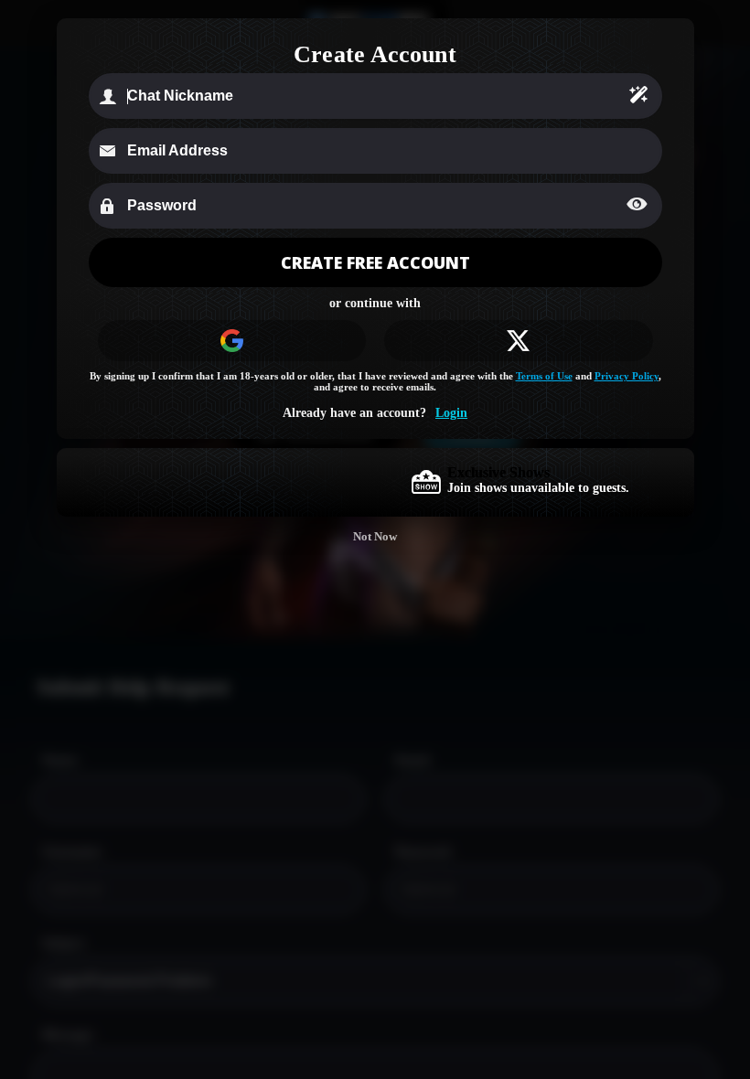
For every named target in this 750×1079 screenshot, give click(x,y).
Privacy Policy (627, 375)
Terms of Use (544, 375)
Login (451, 413)
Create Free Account (375, 262)
